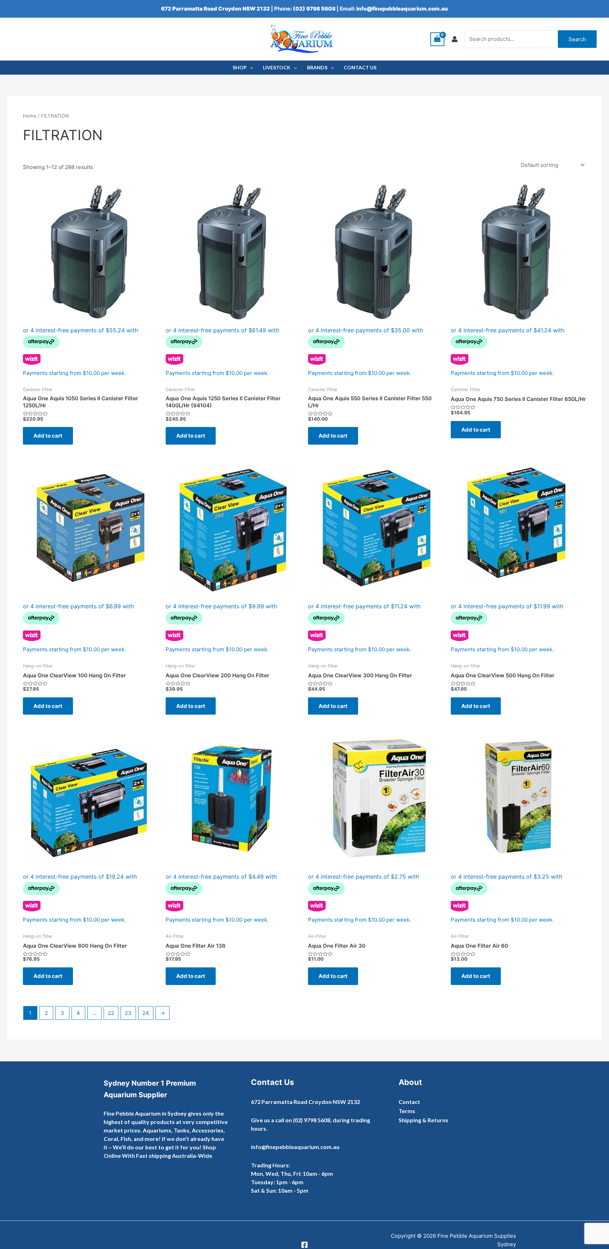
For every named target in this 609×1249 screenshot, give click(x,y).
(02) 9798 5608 (314, 8)
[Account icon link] (454, 39)
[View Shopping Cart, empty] (437, 39)
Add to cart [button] (47, 435)
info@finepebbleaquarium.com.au (402, 8)
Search (577, 39)
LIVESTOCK (276, 67)
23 (128, 1013)
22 (111, 1013)
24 (145, 1013)
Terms (407, 1110)
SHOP (240, 67)
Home (29, 116)
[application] (250, 68)
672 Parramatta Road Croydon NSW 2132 (215, 8)
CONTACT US (360, 67)
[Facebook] (304, 1244)
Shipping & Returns (423, 1120)
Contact (409, 1101)
